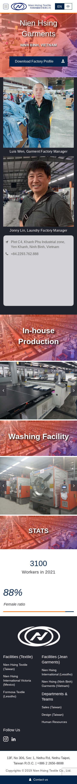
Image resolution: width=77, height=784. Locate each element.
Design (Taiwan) (53, 714)
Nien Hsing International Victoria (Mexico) (17, 680)
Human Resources (54, 722)
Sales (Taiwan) (52, 707)
